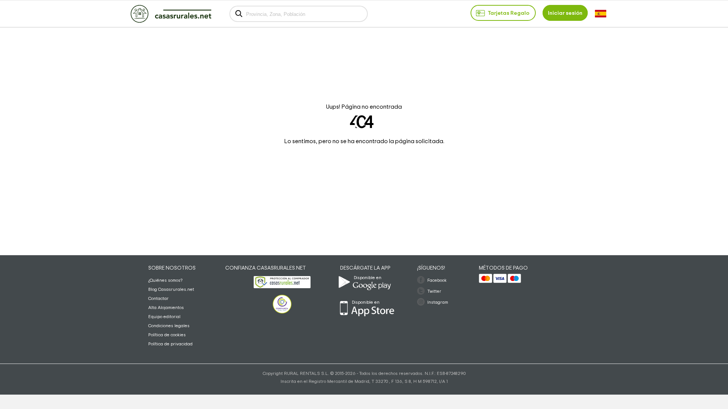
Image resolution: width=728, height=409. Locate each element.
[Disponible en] (390, 294)
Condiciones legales (169, 325)
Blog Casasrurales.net (171, 289)
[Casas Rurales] (171, 21)
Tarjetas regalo (508, 13)
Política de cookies (167, 335)
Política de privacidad (170, 344)
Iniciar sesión (565, 13)
